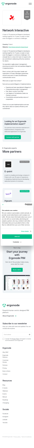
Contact (5, 374)
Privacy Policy (15, 339)
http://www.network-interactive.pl (18, 47)
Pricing (5, 368)
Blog (4, 385)
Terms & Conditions (26, 437)
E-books (5, 388)
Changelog (6, 403)
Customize (16, 242)
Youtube (5, 422)
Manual (5, 397)
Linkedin (5, 419)
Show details (25, 231)
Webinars (5, 391)
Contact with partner (12, 137)
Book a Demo (6, 371)
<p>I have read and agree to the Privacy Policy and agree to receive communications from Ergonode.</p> (18, 339)
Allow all (17, 236)
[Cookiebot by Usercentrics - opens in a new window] (25, 205)
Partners (5, 365)
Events (5, 394)
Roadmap (5, 400)
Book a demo (17, 270)
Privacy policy (17, 437)
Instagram (5, 416)
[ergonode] (17, 305)
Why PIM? (5, 352)
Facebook (5, 413)
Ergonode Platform (5, 356)
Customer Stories (5, 361)
